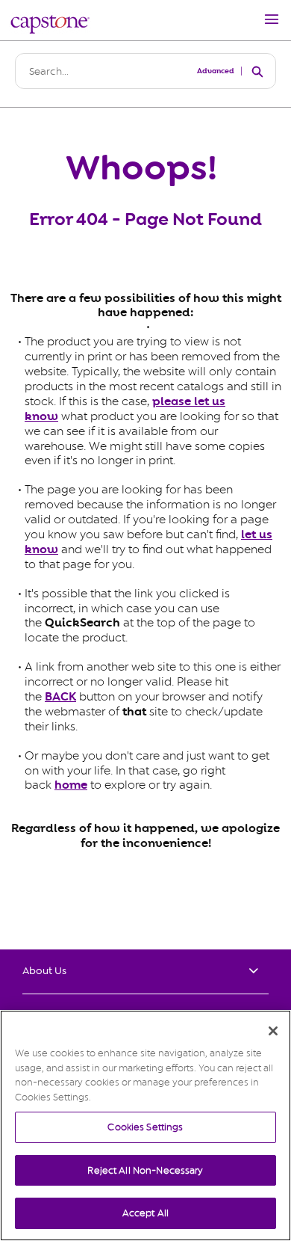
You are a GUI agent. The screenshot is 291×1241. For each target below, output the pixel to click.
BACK (60, 696)
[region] (145, 1125)
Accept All (145, 1213)
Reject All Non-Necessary (145, 1170)
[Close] (273, 1030)
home (70, 784)
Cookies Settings (145, 1127)
